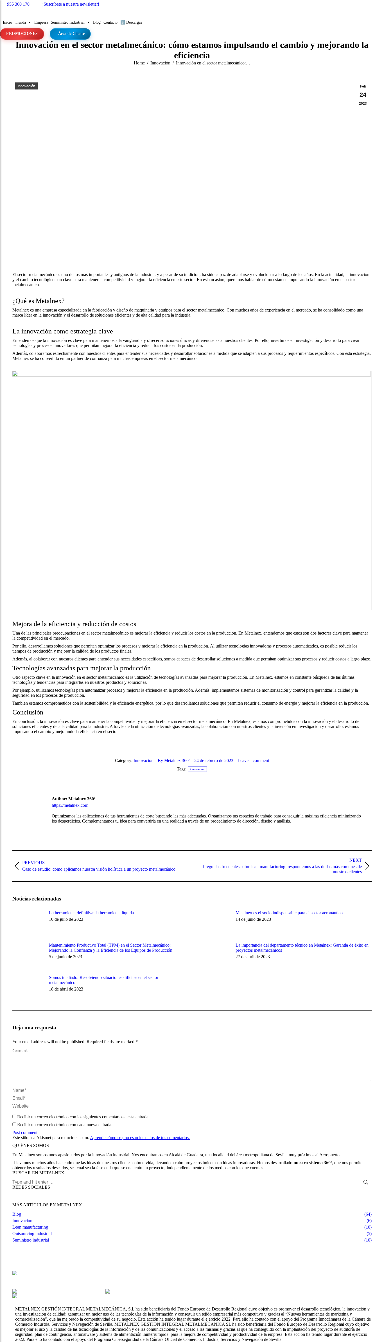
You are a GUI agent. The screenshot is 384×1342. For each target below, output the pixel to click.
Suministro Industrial (68, 22)
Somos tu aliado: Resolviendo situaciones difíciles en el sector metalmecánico (103, 980)
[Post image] (27, 923)
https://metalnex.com (70, 805)
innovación (197, 769)
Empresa (41, 22)
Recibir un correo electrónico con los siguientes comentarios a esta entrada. (83, 1116)
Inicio (7, 22)
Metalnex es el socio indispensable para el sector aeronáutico (289, 912)
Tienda (20, 22)
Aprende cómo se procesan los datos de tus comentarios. (140, 1137)
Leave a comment (253, 760)
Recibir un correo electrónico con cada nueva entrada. (64, 1124)
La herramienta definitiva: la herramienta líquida (91, 912)
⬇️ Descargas (131, 22)
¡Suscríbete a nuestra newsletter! (70, 4)
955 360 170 (18, 4)
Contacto (110, 22)
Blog (97, 22)
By (174, 760)
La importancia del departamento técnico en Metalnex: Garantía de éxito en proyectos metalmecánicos (302, 948)
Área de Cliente (71, 34)
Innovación (26, 86)
